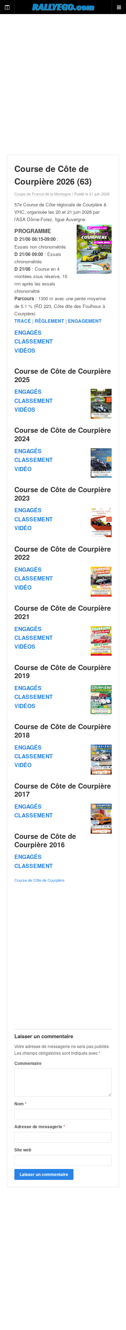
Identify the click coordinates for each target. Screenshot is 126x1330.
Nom (20, 1103)
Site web (22, 1149)
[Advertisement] (63, 84)
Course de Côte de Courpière (39, 880)
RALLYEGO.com (63, 6)
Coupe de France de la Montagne (42, 194)
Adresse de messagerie (39, 1126)
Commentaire (28, 1063)
